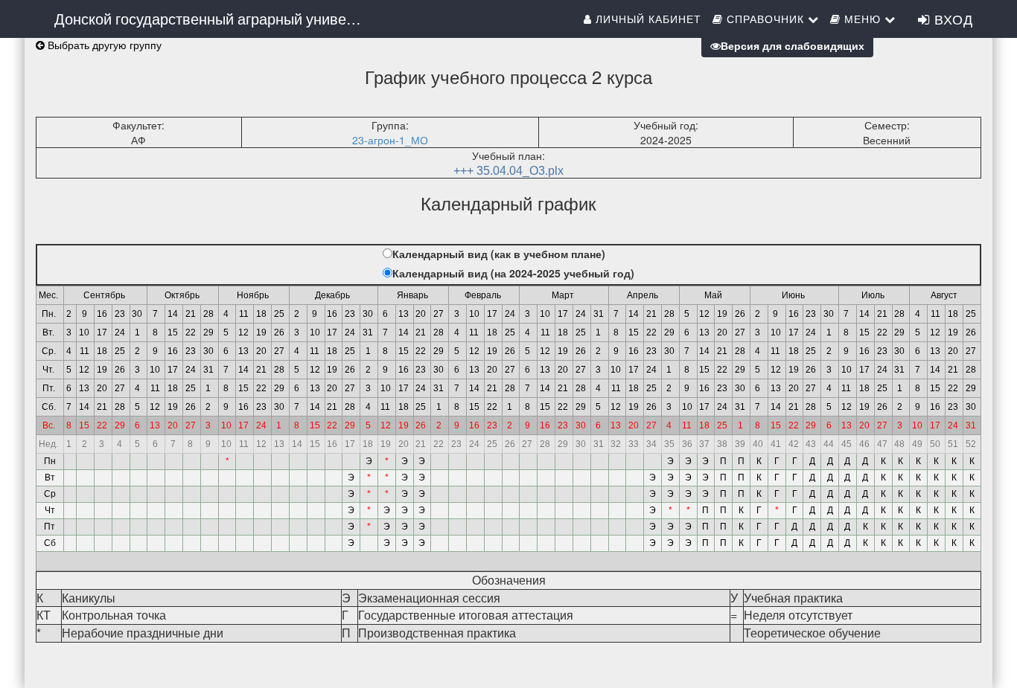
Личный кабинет (646, 18)
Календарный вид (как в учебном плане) (498, 253)
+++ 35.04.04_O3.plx (508, 170)
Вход (951, 18)
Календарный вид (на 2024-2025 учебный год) (513, 273)
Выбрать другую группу (103, 44)
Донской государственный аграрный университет (216, 18)
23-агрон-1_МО (390, 139)
